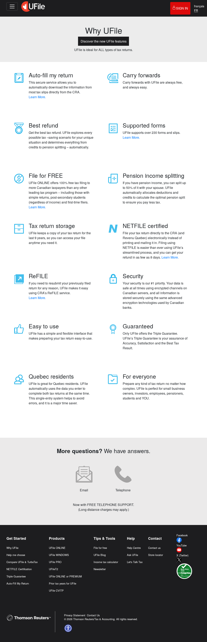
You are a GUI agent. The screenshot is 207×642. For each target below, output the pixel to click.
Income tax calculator (106, 562)
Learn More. (37, 97)
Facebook (182, 535)
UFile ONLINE (57, 548)
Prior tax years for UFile (62, 583)
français (199, 6)
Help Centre (134, 548)
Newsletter (100, 569)
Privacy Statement (74, 615)
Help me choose (15, 555)
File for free (100, 548)
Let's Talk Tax (135, 562)
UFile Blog (100, 555)
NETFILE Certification (19, 569)
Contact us (154, 548)
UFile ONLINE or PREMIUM (65, 576)
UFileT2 (53, 569)
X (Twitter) (182, 555)
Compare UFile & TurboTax (22, 562)
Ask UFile (132, 555)
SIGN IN (182, 8)
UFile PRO (55, 562)
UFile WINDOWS (59, 555)
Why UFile (12, 548)
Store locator (155, 555)
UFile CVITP (56, 590)
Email (84, 490)
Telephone (123, 490)
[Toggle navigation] (12, 6)
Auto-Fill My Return (17, 583)
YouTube (181, 545)
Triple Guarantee (16, 576)
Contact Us (93, 615)
